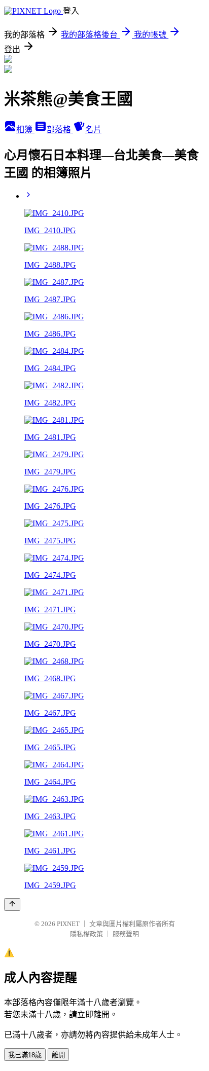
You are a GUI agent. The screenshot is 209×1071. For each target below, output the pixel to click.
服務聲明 (126, 934)
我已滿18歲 (25, 1055)
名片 (93, 129)
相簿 (25, 129)
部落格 (60, 129)
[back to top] (12, 904)
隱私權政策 (86, 934)
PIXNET (68, 924)
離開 (58, 1055)
